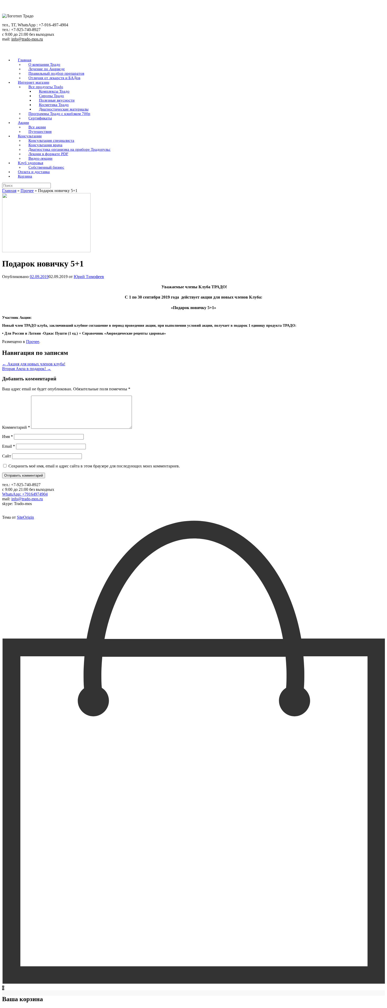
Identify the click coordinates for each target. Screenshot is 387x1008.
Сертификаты (40, 118)
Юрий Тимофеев (89, 276)
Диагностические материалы (63, 109)
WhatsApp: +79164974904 (25, 494)
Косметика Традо (54, 105)
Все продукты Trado (45, 87)
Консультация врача (45, 145)
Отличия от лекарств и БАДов (54, 78)
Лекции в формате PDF (48, 154)
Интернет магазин (33, 82)
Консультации (30, 136)
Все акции (37, 127)
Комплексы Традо (54, 91)
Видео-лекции (40, 158)
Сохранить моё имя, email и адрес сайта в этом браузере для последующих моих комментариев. (94, 466)
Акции (23, 122)
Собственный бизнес (46, 167)
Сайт (6, 456)
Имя (7, 436)
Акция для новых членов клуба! (33, 364)
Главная (24, 60)
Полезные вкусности (57, 100)
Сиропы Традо (51, 96)
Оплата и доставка (34, 172)
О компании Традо (44, 64)
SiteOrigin (25, 517)
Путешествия (40, 131)
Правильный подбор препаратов (56, 73)
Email (8, 446)
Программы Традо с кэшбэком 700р (59, 114)
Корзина (25, 176)
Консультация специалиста (51, 140)
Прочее (27, 190)
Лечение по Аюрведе (46, 69)
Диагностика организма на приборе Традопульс (69, 149)
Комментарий (16, 427)
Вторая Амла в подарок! (26, 368)
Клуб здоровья (30, 163)
